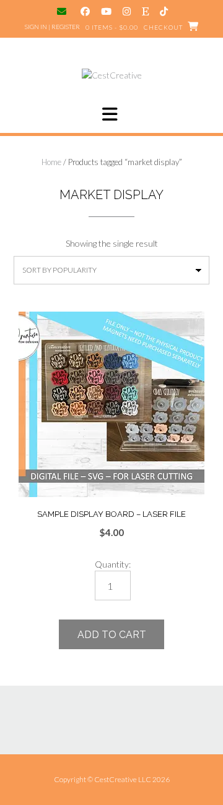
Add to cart (111, 635)
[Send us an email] (63, 11)
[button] (111, 114)
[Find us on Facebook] (85, 11)
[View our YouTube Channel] (106, 11)
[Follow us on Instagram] (127, 11)
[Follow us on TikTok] (164, 11)
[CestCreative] (112, 75)
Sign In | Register (52, 26)
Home (51, 162)
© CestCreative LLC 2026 (128, 779)
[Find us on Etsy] (145, 11)
